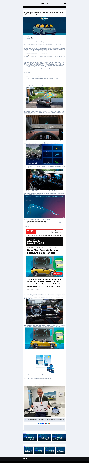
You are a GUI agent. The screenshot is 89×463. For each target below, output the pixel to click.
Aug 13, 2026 (61, 439)
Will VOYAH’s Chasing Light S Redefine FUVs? (38, 452)
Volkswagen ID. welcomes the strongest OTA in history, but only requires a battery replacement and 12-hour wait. (44, 13)
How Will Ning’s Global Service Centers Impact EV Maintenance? (60, 452)
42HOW (44, 4)
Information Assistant (27, 439)
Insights (26, 436)
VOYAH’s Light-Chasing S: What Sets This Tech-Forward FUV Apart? (29, 438)
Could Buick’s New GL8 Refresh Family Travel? (49, 452)
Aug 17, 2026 (32, 439)
